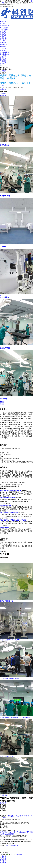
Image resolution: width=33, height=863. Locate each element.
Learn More (3, 550)
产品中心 (3, 93)
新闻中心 (3, 58)
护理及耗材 (3, 44)
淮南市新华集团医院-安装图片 (10, 640)
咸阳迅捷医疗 (4, 27)
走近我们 (9, 832)
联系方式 (28, 832)
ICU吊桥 (3, 246)
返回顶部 (11, 834)
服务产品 (3, 50)
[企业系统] (7, 854)
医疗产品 (3, 33)
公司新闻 (3, 60)
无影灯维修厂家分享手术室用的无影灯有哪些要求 (13, 520)
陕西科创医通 (4, 25)
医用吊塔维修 (4, 145)
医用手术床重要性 (5, 527)
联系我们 (3, 64)
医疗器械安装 (4, 52)
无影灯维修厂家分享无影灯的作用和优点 (10, 490)
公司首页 (3, 832)
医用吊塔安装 (4, 297)
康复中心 (3, 42)
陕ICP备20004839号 (12, 845)
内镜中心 (3, 37)
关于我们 (3, 23)
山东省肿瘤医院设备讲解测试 (9, 678)
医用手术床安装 (5, 348)
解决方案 (3, 56)
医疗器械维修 (4, 54)
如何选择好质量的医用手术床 (7, 498)
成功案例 (3, 48)
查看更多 (3, 89)
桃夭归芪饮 (19, 816)
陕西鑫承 (19, 854)
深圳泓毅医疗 (4, 29)
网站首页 (3, 21)
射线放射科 (3, 39)
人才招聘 (3, 31)
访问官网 (3, 71)
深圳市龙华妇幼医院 (6, 756)
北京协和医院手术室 (6, 601)
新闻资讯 (22, 832)
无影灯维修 (3, 399)
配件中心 (3, 46)
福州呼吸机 (11, 816)
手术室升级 (3, 795)
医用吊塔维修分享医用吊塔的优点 (9, 512)
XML (6, 834)
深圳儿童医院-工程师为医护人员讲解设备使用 (15, 717)
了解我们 (3, 85)
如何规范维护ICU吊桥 (6, 505)
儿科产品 (3, 35)
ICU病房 (3, 41)
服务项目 (3, 95)
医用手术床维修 (5, 196)
